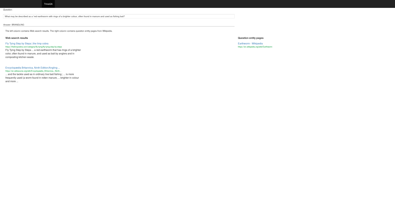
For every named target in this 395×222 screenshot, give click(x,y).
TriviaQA (48, 3)
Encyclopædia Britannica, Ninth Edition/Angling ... (32, 67)
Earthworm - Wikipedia (250, 43)
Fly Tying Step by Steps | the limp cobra (26, 43)
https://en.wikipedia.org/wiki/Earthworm (255, 46)
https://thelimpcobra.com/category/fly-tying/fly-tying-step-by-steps (33, 46)
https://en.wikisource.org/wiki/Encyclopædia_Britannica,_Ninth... (33, 70)
